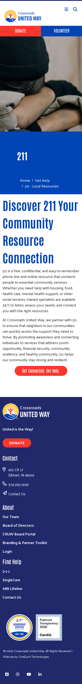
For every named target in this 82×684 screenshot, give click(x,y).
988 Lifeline (12, 588)
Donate (20, 30)
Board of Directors (18, 525)
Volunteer (61, 30)
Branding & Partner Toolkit (25, 542)
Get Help (42, 180)
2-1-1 (6, 571)
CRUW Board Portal (19, 534)
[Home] (41, 0)
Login (7, 551)
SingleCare (11, 579)
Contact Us (16, 494)
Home (25, 180)
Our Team (11, 516)
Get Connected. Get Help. (41, 370)
